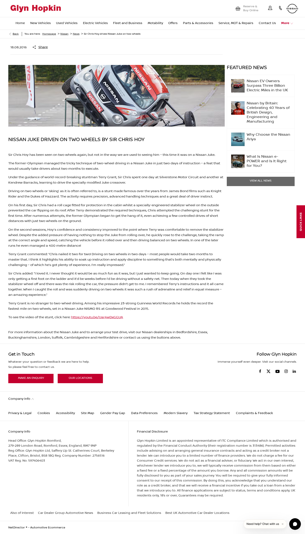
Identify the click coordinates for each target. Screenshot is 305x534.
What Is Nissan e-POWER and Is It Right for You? (267, 161)
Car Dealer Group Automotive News (65, 513)
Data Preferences (144, 413)
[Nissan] (292, 8)
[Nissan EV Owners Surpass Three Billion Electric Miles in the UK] (238, 86)
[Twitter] (268, 371)
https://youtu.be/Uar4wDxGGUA (97, 317)
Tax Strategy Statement (212, 413)
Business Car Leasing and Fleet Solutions (129, 513)
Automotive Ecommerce (47, 527)
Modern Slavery (176, 413)
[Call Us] (280, 8)
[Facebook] (260, 371)
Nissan (64, 33)
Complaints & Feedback (254, 413)
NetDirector (17, 527)
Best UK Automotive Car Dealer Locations (197, 513)
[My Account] (270, 8)
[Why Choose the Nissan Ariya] (238, 139)
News (76, 33)
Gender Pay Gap (112, 413)
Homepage (49, 33)
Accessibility (65, 413)
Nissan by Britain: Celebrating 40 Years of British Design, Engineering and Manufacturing (268, 112)
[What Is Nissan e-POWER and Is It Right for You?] (238, 161)
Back (16, 33)
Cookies (44, 413)
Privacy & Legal (20, 413)
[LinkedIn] (294, 371)
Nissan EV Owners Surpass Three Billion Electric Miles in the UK (267, 86)
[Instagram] (286, 371)
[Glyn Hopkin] (35, 8)
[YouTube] (277, 372)
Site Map (87, 413)
